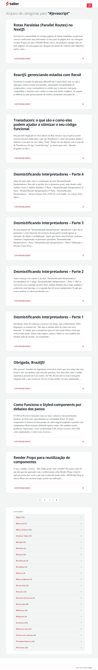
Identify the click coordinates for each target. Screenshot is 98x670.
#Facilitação (21, 561)
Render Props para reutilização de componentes (42, 459)
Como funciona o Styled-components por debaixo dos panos (47, 406)
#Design (19, 542)
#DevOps (19, 548)
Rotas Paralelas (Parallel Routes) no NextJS (43, 27)
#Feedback (20, 567)
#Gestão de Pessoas (24, 598)
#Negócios (20, 616)
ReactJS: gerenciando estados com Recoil (47, 74)
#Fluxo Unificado (22, 579)
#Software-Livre (22, 629)
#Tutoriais (20, 648)
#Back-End (20, 523)
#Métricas (20, 610)
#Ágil (18, 517)
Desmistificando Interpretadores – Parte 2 (48, 271)
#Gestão (19, 592)
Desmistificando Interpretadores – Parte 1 (48, 316)
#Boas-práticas (22, 530)
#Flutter (19, 573)
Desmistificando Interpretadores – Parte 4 (48, 174)
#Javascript (20, 604)
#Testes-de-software (24, 635)
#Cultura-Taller (22, 536)
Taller (90, 668)
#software (20, 623)
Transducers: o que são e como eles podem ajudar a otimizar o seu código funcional (45, 124)
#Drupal (19, 554)
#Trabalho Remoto (23, 641)
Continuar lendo (22, 59)
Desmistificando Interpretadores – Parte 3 (48, 222)
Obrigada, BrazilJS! (29, 362)
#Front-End (20, 585)
